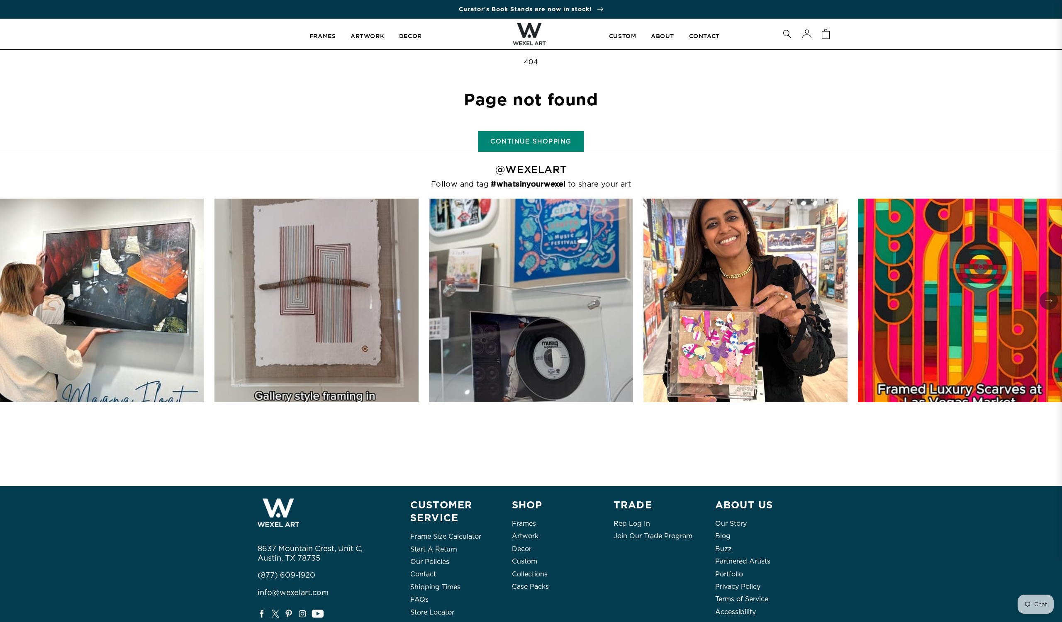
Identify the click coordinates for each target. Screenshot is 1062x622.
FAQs (419, 599)
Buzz (723, 549)
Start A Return (433, 549)
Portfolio (729, 574)
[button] (787, 34)
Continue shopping (531, 141)
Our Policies (429, 562)
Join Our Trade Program (653, 536)
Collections (530, 574)
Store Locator (432, 612)
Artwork (525, 536)
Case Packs (530, 586)
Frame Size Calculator (445, 536)
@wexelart (531, 170)
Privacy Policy (737, 586)
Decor (521, 549)
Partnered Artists (742, 561)
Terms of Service (741, 599)
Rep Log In (632, 523)
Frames (524, 523)
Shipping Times (435, 587)
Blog (723, 536)
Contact (423, 574)
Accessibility (735, 612)
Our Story (731, 523)
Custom (524, 561)
